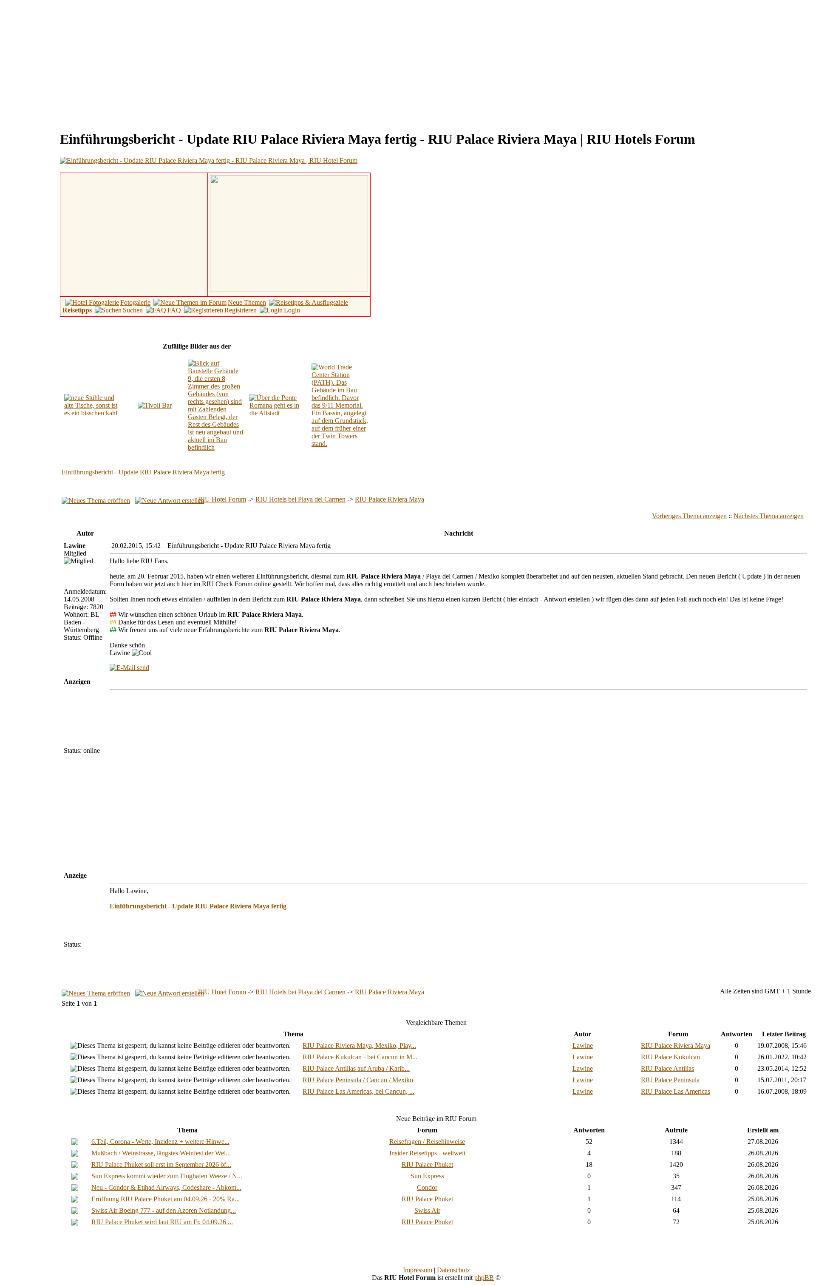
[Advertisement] (74, 62)
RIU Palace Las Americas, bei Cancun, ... (358, 1091)
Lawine (582, 1045)
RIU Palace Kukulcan (670, 1057)
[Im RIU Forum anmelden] (289, 232)
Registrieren (240, 310)
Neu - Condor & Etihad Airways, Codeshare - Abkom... (166, 1187)
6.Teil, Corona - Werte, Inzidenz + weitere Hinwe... (160, 1141)
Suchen (133, 310)
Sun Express (427, 1176)
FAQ (174, 310)
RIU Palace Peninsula (670, 1080)
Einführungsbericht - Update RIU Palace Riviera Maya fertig (143, 472)
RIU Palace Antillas (667, 1068)
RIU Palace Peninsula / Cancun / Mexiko (358, 1080)
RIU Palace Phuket (427, 1164)
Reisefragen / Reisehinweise (427, 1141)
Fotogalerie (135, 302)
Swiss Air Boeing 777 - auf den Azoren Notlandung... (163, 1210)
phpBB (484, 1277)
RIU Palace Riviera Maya (389, 499)
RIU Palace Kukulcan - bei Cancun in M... (360, 1057)
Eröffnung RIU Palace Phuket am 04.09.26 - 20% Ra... (165, 1199)
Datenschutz (453, 1270)
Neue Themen (247, 302)
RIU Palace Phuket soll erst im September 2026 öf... (161, 1164)
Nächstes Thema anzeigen (769, 515)
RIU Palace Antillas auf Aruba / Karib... (356, 1068)
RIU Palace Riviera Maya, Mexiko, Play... (359, 1045)
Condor (427, 1187)
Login (292, 310)
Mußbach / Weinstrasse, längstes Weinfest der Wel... (161, 1153)
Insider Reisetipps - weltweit (427, 1153)
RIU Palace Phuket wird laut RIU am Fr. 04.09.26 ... (162, 1221)
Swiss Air (427, 1210)
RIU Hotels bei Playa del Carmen (300, 499)
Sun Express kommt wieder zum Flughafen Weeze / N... (166, 1176)
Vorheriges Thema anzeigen (689, 515)
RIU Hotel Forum (222, 499)
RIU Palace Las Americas (675, 1091)
